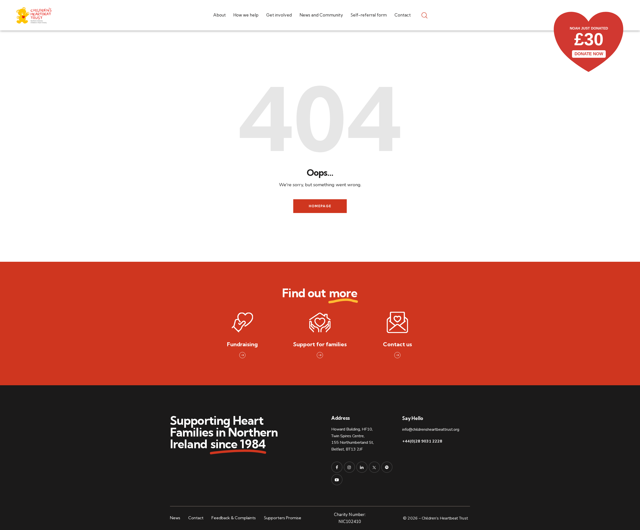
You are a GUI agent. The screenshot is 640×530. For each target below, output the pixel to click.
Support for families (320, 344)
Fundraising (242, 344)
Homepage (320, 206)
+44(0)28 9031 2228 (422, 441)
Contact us (397, 344)
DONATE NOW (588, 54)
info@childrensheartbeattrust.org (430, 429)
